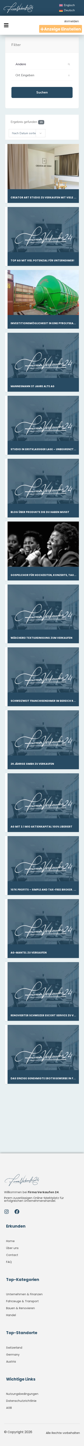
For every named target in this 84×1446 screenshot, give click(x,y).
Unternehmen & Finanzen (24, 1294)
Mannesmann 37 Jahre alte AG (32, 386)
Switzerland (14, 1348)
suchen (42, 92)
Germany (13, 1355)
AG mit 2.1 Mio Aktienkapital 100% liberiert (41, 826)
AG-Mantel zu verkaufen (29, 952)
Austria (11, 1361)
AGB (9, 1408)
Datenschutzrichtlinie (21, 1401)
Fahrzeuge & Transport (22, 1301)
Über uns (12, 1248)
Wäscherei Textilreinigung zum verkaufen (41, 638)
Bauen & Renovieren (20, 1308)
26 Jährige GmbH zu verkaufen (32, 764)
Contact (12, 1255)
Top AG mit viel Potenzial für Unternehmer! (42, 260)
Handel (11, 1315)
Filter (16, 44)
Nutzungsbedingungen (22, 1394)
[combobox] (27, 133)
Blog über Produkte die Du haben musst (40, 512)
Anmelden (71, 21)
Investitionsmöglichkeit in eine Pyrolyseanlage (46, 323)
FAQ (9, 1262)
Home (10, 1241)
